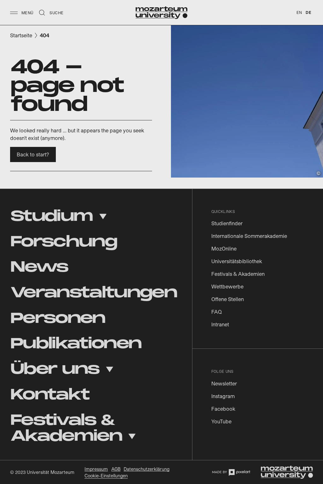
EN (299, 12)
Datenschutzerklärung (146, 469)
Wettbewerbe (227, 286)
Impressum (96, 469)
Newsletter (224, 383)
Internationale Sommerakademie (249, 236)
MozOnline (224, 248)
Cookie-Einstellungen (106, 475)
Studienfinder (227, 223)
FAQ (216, 312)
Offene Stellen (227, 299)
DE (308, 12)
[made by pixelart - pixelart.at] (231, 472)
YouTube (221, 421)
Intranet (220, 324)
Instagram (223, 396)
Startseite (21, 35)
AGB (115, 469)
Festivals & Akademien (238, 274)
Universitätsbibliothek (236, 261)
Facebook (223, 409)
